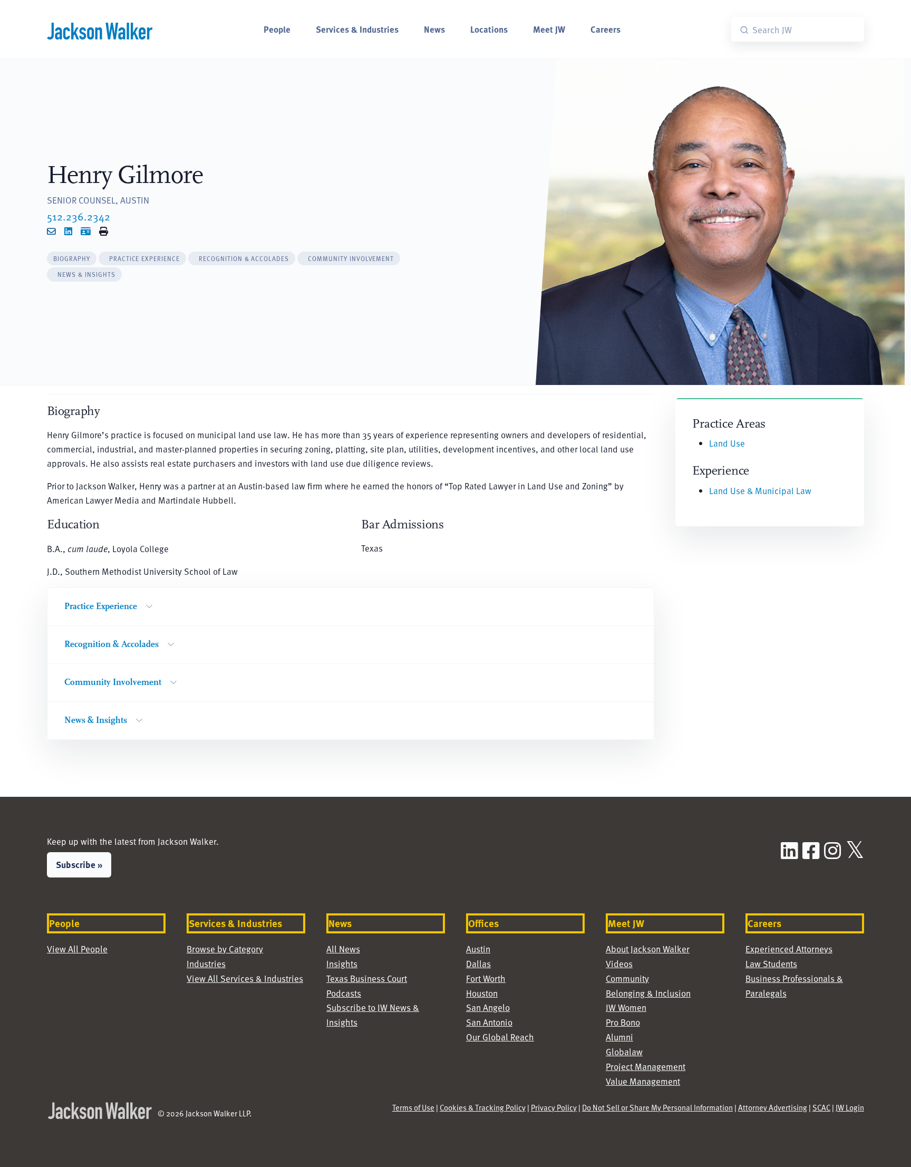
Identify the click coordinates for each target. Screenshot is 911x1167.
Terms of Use (413, 1107)
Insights (341, 963)
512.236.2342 (78, 216)
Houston (482, 993)
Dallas (478, 963)
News (434, 29)
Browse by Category (225, 949)
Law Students (771, 963)
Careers (605, 29)
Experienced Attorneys (788, 949)
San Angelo (488, 1007)
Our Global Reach (500, 1037)
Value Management (643, 1081)
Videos (619, 963)
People (277, 29)
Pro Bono (623, 1022)
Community (627, 978)
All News (343, 949)
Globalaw (624, 1051)
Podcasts (343, 993)
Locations (489, 29)
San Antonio (489, 1022)
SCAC (821, 1107)
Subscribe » (79, 864)
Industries (206, 963)
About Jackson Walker (648, 949)
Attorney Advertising (772, 1107)
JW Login (850, 1107)
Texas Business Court (366, 978)
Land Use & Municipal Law (760, 490)
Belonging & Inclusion (648, 993)
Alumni (619, 1037)
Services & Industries (357, 29)
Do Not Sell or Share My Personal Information (657, 1107)
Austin (478, 949)
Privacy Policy (554, 1107)
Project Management (645, 1066)
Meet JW (549, 29)
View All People (77, 949)
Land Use (727, 443)
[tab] (71, 259)
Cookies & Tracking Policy (483, 1107)
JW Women (626, 1007)
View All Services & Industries (245, 978)
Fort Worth (486, 978)
